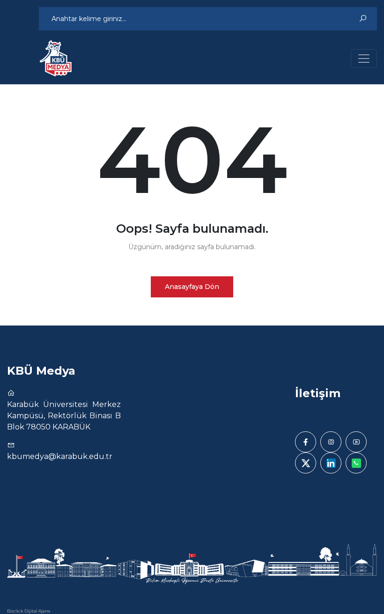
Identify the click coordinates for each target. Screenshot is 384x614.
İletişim (317, 393)
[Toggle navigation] (364, 58)
